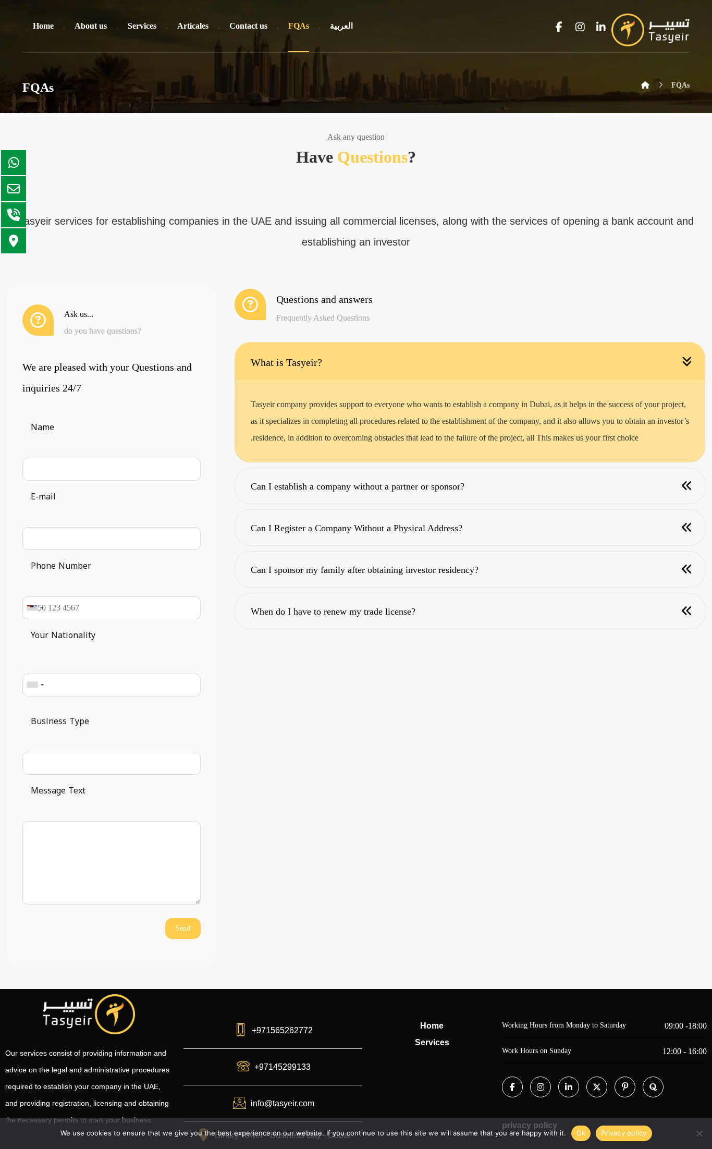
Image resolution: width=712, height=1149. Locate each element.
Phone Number (61, 566)
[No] (699, 1133)
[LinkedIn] (568, 1087)
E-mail (43, 496)
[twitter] (596, 1087)
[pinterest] (625, 1087)
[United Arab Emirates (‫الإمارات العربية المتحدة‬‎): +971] (35, 608)
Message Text (58, 791)
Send (183, 928)
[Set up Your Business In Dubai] (650, 30)
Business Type (60, 721)
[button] (559, 27)
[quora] (653, 1087)
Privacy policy (624, 1133)
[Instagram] (540, 1087)
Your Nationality (63, 635)
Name (42, 427)
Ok (581, 1133)
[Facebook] (512, 1087)
